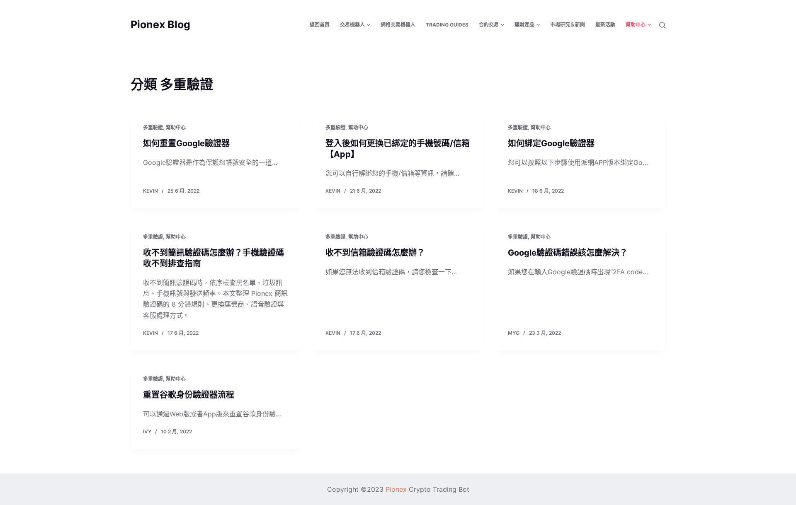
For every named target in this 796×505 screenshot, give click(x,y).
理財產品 (524, 25)
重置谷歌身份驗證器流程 (188, 395)
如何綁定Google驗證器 (551, 143)
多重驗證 (153, 127)
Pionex (396, 489)
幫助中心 (636, 25)
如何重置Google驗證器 (186, 143)
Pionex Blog (160, 24)
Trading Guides (447, 25)
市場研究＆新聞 (567, 25)
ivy (147, 431)
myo (513, 333)
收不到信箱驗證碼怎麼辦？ (375, 253)
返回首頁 (320, 25)
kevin (150, 191)
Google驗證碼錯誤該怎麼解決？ (568, 253)
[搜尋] (662, 25)
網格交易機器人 (398, 25)
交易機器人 (352, 25)
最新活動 (605, 25)
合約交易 (489, 25)
